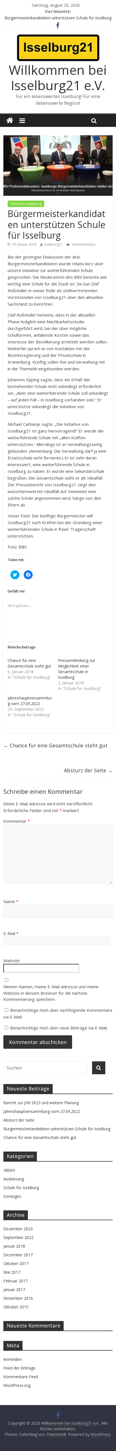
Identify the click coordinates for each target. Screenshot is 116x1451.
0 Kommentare (83, 244)
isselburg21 (53, 244)
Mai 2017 (11, 1272)
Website (11, 960)
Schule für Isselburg (25, 203)
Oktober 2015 (15, 1307)
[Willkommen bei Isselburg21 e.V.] (9, 121)
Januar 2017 (14, 1289)
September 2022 (18, 1237)
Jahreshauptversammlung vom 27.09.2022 (30, 700)
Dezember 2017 (18, 1254)
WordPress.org (16, 1385)
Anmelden (12, 1359)
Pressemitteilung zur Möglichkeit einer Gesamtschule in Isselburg (76, 669)
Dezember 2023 (18, 1228)
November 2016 (18, 1298)
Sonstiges (12, 1196)
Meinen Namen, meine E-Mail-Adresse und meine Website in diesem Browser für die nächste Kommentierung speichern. (51, 993)
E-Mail (11, 933)
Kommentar (16, 821)
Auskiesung (13, 1179)
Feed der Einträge (19, 1368)
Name (10, 901)
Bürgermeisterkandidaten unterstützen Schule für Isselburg (58, 17)
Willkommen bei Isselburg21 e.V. (58, 77)
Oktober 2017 (15, 1263)
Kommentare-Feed (20, 1376)
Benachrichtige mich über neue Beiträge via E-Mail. (59, 1028)
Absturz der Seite (88, 770)
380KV (9, 1170)
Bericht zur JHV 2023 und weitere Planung (41, 1102)
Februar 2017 (15, 1280)
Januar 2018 (14, 1246)
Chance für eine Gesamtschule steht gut (29, 663)
